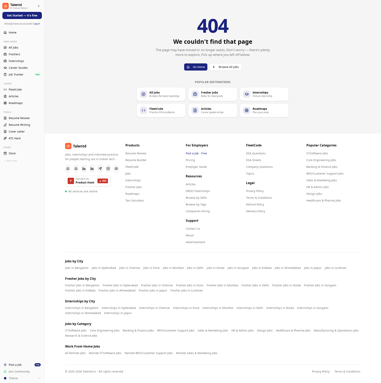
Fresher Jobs (133, 187)
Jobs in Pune (151, 268)
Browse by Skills (196, 198)
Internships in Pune (186, 308)
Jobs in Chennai (129, 268)
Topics (250, 173)
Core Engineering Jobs (321, 160)
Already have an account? (22, 23)
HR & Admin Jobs (317, 187)
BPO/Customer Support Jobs (325, 173)
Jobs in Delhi (195, 268)
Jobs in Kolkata (262, 268)
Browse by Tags (196, 204)
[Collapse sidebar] (39, 6)
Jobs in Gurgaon (238, 268)
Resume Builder (136, 160)
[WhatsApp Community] (68, 169)
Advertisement (195, 242)
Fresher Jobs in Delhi (255, 285)
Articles (191, 184)
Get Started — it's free (22, 15)
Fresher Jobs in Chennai (157, 285)
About (190, 235)
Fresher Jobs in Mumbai (222, 285)
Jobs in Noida (215, 268)
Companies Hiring (198, 211)
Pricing (190, 160)
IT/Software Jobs (317, 153)
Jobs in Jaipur (313, 268)
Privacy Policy (255, 191)
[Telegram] (100, 169)
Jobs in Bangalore (77, 268)
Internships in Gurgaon (312, 308)
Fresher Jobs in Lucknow (186, 290)
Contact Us (193, 228)
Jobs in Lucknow (335, 268)
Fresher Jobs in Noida (286, 285)
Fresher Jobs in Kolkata (80, 290)
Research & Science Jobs (81, 335)
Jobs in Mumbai (173, 268)
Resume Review (135, 153)
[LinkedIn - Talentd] (92, 169)
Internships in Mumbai (218, 308)
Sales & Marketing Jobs (321, 180)
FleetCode (132, 167)
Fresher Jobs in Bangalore (82, 285)
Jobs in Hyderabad (104, 268)
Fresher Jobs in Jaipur (153, 290)
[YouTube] (116, 169)
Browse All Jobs (229, 67)
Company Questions (259, 167)
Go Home (199, 67)
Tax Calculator (134, 200)
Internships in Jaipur (118, 313)
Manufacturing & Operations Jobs (336, 330)
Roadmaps (132, 194)
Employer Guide (196, 167)
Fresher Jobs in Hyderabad (120, 285)
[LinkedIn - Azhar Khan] (84, 169)
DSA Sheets (253, 160)
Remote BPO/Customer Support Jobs (149, 353)
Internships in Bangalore (81, 308)
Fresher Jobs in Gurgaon (320, 285)
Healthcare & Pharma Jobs (323, 200)
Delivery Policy (255, 211)
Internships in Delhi (250, 308)
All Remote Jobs (75, 353)
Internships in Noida (280, 308)
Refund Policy (255, 204)
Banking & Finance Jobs (322, 167)
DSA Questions (256, 153)
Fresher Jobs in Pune (189, 285)
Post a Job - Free (196, 153)
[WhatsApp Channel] (76, 169)
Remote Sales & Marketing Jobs (196, 353)
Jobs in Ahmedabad (288, 268)
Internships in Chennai (154, 308)
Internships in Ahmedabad (83, 313)
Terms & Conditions (259, 198)
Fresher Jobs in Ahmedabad (117, 290)
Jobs (128, 173)
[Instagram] (108, 169)
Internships (133, 180)
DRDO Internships (198, 191)
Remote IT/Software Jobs (105, 353)
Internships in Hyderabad (119, 308)
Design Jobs (314, 194)
